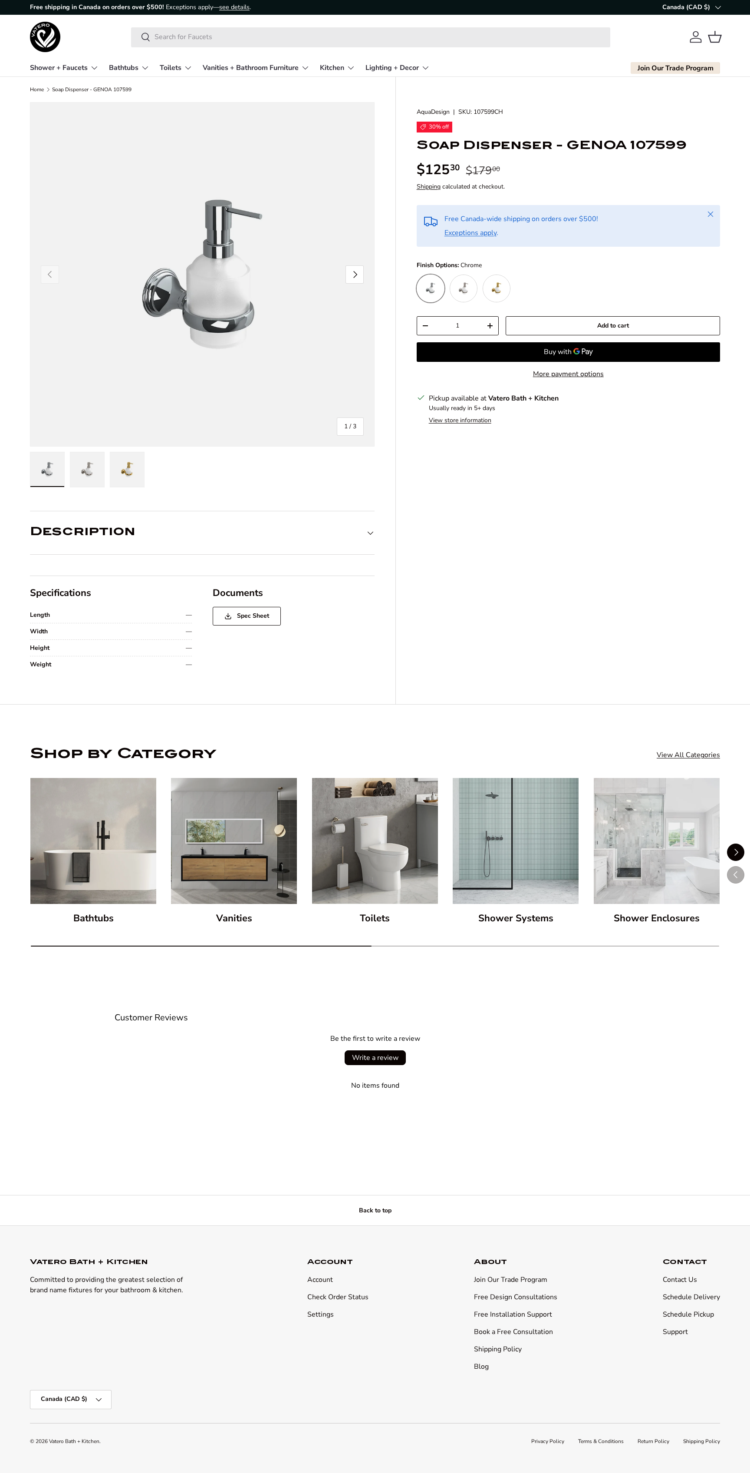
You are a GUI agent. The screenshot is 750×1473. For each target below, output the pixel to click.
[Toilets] (375, 841)
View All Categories (688, 755)
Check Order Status (337, 1297)
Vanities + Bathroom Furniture (251, 67)
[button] (714, 36)
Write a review (375, 1058)
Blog (481, 1366)
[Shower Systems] (516, 841)
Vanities (234, 918)
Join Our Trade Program (510, 1279)
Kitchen (332, 67)
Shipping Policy (498, 1349)
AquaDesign (433, 112)
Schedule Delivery (691, 1297)
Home (37, 89)
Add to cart (613, 325)
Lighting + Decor (392, 67)
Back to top (375, 1210)
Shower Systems (515, 918)
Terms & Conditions (601, 1441)
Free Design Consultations (515, 1297)
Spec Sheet (252, 616)
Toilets (170, 67)
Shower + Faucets (59, 67)
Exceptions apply (470, 233)
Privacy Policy (547, 1441)
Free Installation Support (513, 1314)
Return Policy (653, 1441)
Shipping (429, 186)
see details (234, 7)
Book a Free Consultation (513, 1332)
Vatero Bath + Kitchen (74, 1441)
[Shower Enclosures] (657, 841)
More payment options (568, 374)
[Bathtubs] (93, 841)
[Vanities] (234, 841)
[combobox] (371, 37)
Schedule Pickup (688, 1314)
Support (675, 1332)
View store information (460, 420)
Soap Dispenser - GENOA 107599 (92, 89)
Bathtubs (123, 67)
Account (320, 1279)
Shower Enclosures (657, 918)
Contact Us (680, 1279)
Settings (320, 1314)
